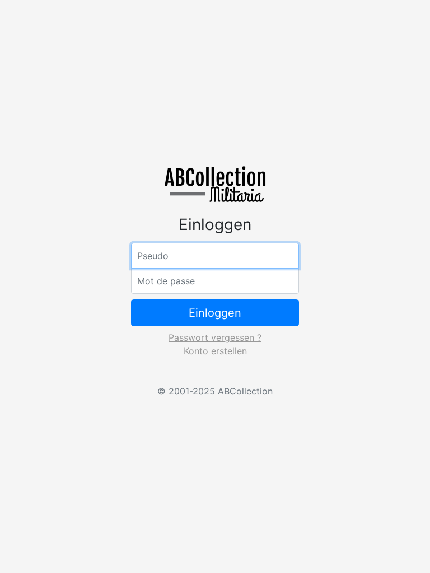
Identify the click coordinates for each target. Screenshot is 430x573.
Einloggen (215, 313)
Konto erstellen (215, 350)
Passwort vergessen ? (215, 337)
